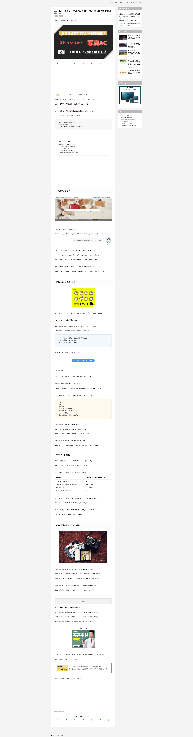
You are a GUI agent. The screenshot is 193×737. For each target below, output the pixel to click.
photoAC (84, 222)
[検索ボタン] (140, 2)
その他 (56, 16)
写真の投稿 (66, 148)
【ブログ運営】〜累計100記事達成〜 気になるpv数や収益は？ (86, 666)
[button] (58, 63)
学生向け (60, 16)
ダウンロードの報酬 (68, 150)
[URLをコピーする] (109, 63)
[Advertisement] (83, 78)
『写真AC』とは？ (66, 141)
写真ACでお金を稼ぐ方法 (68, 144)
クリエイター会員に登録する (71, 146)
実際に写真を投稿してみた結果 (69, 152)
